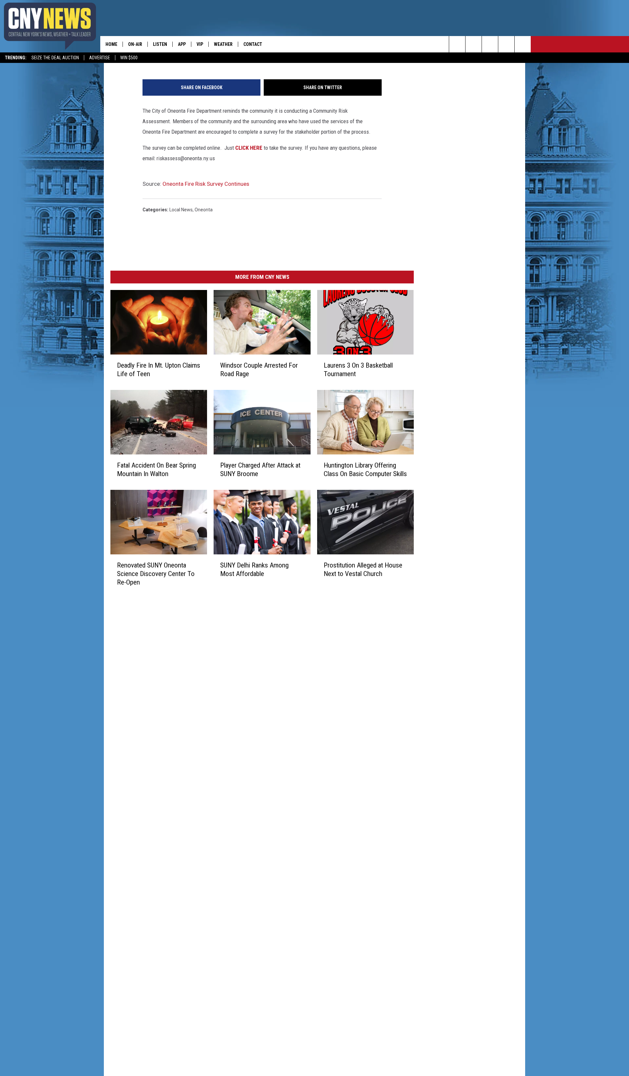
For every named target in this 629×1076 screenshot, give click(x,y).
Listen (160, 44)
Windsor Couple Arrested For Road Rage (259, 369)
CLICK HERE (248, 147)
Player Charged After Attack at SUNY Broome (260, 469)
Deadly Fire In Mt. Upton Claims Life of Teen (158, 369)
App (182, 44)
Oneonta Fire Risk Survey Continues (205, 184)
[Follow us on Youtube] (523, 44)
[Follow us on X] (506, 44)
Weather (223, 44)
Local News (181, 209)
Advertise (99, 57)
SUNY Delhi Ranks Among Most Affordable (254, 569)
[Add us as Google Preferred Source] (474, 44)
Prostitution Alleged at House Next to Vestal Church (363, 569)
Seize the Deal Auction (55, 57)
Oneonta (204, 209)
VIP (200, 44)
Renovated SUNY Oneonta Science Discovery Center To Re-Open (156, 573)
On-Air (135, 44)
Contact (252, 44)
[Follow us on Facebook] (490, 44)
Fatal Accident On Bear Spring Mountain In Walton (156, 469)
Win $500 (129, 57)
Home (111, 44)
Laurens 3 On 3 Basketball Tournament (358, 369)
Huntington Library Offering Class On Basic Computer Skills (365, 469)
